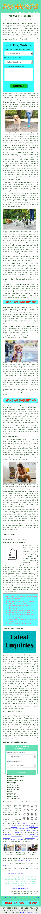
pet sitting (30, 838)
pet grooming (22, 823)
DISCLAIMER (35, 12)
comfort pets (33, 827)
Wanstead (31, 406)
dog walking (16, 156)
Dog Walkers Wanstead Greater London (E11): (20, 23)
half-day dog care (30, 578)
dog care (31, 830)
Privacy (36, 897)
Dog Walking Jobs (24, 860)
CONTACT (29, 12)
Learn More (26, 912)
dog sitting (12, 575)
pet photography (17, 832)
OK (36, 912)
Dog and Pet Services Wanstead (15, 742)
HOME (16, 12)
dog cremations (16, 836)
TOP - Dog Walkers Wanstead (13, 873)
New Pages (13, 897)
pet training (30, 834)
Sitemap (4, 897)
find (8, 715)
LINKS (20, 12)
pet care (14, 827)
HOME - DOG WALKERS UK (20, 888)
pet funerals (8, 825)
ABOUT (24, 12)
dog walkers (18, 170)
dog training (8, 830)
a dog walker (9, 818)
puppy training (17, 839)
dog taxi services (15, 578)
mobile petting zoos (20, 828)
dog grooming (30, 825)
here (11, 739)
